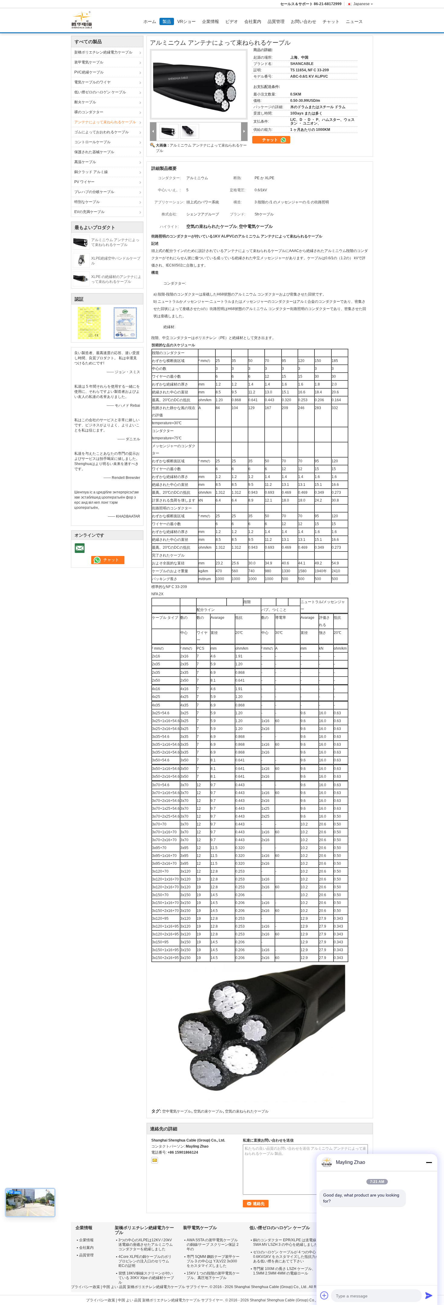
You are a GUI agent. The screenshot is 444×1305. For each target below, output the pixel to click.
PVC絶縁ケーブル (89, 72)
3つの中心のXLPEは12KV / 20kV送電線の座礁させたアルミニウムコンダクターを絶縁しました (145, 1244)
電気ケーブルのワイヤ (92, 82)
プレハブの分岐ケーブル (94, 192)
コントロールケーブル (92, 142)
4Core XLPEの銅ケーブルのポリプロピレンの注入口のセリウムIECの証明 (145, 1261)
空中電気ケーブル (176, 1111)
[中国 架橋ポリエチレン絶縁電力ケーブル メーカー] (83, 20)
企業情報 (210, 21)
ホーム (149, 21)
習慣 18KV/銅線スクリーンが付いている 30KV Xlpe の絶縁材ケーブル (146, 1277)
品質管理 (276, 21)
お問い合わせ (303, 21)
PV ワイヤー (84, 182)
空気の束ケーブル (208, 1111)
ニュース (354, 21)
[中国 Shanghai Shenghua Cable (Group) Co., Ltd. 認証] (89, 323)
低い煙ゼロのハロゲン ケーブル (100, 92)
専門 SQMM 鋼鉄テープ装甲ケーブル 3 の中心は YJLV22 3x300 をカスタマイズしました (213, 1261)
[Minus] (429, 1162)
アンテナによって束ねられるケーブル (105, 122)
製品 (166, 21)
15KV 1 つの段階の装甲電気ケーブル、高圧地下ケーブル (213, 1275)
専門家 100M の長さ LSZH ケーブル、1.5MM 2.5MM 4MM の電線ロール (284, 1271)
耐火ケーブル (85, 102)
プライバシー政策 (85, 1287)
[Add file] (324, 1295)
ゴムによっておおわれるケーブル (101, 132)
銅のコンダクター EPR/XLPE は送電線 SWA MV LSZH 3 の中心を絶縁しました (285, 1242)
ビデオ (231, 21)
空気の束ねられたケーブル (247, 1111)
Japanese (361, 4)
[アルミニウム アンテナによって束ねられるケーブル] (81, 242)
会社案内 (252, 21)
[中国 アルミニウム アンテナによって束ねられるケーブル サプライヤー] (199, 84)
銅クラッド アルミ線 (91, 172)
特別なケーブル (87, 202)
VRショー (186, 21)
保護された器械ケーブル (94, 152)
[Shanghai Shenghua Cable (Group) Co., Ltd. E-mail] (154, 1160)
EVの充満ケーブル (89, 212)
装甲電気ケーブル (88, 62)
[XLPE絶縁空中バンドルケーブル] (81, 260)
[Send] (429, 1295)
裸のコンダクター (88, 112)
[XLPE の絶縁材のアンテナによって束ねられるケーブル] (81, 278)
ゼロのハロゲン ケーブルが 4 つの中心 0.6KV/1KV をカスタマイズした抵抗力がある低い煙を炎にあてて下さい (286, 1256)
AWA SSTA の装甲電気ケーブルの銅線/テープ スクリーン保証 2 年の (213, 1244)
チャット (331, 21)
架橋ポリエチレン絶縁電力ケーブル (103, 52)
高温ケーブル (85, 162)
